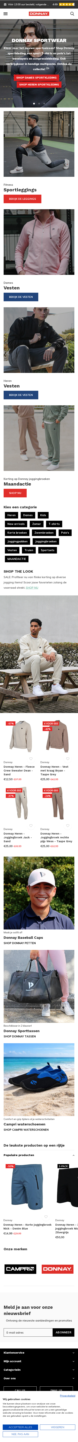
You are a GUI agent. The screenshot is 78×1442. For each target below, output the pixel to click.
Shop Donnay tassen (20, 1036)
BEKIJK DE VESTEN (21, 297)
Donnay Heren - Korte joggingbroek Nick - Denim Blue (27, 1226)
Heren (11, 515)
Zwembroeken (44, 532)
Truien (28, 550)
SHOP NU (32, 587)
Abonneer (63, 1332)
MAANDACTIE (16, 559)
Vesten (12, 550)
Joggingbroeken (46, 541)
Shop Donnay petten (20, 943)
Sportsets (47, 550)
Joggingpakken (17, 541)
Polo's (65, 532)
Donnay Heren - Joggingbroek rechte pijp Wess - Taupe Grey (56, 837)
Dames (28, 515)
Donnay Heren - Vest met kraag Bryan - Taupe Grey (54, 770)
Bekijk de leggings (22, 198)
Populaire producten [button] (19, 1155)
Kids (43, 515)
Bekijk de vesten (21, 395)
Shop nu (15, 493)
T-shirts (54, 524)
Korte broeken (17, 532)
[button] (5, 14)
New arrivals (16, 524)
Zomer (36, 524)
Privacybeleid (67, 1395)
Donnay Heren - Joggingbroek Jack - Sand (18, 837)
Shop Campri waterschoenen (26, 1129)
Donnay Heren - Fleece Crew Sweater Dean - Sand (19, 770)
